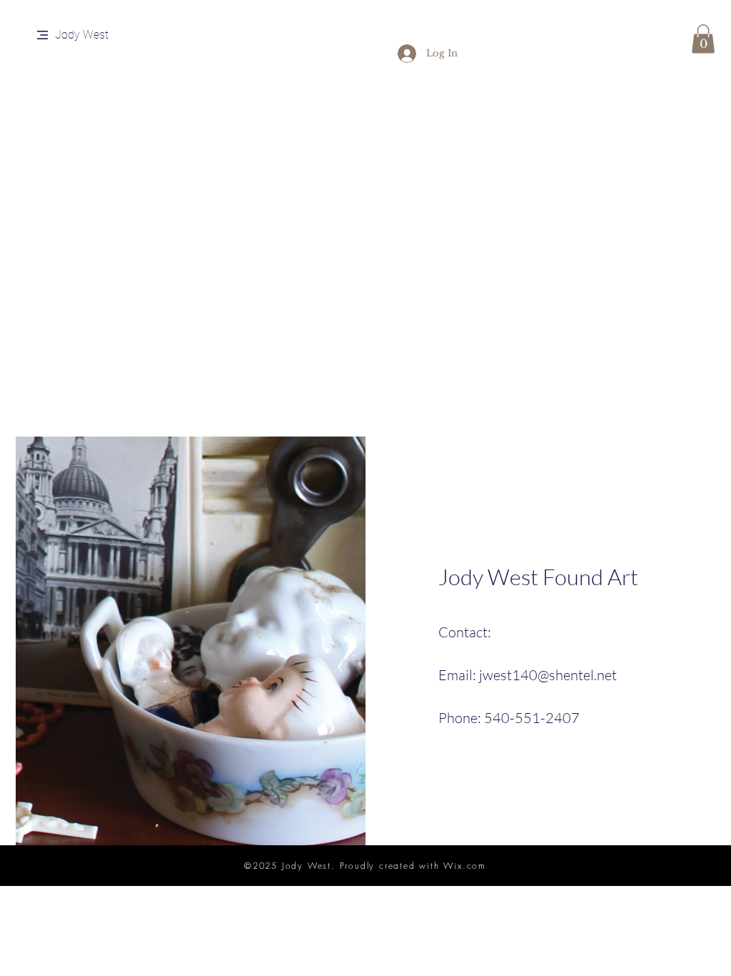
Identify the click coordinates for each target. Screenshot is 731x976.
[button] (42, 35)
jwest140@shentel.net (548, 675)
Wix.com (464, 866)
